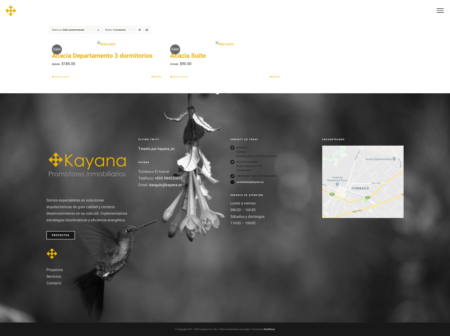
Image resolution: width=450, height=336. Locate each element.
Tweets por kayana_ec (156, 149)
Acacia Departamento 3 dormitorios (102, 55)
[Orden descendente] (98, 30)
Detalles (157, 76)
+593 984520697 (169, 178)
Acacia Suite (188, 55)
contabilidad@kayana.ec (250, 182)
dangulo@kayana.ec (165, 185)
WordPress (269, 329)
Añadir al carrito (62, 76)
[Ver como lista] (146, 30)
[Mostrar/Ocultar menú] (440, 10)
